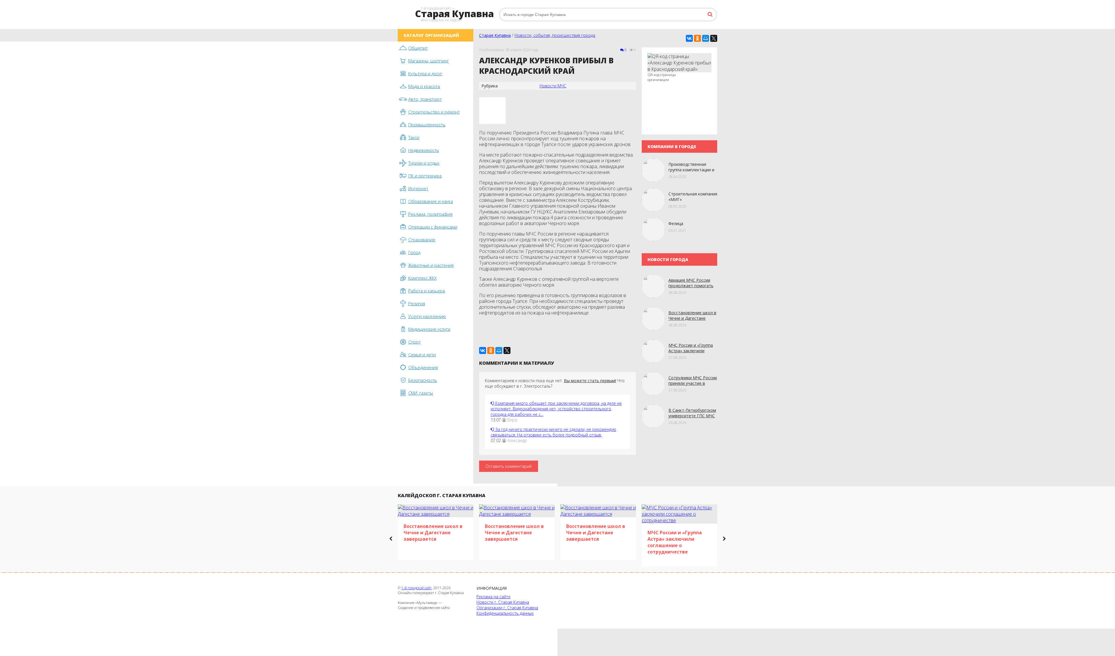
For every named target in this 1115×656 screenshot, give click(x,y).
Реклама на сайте (493, 596)
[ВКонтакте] (689, 38)
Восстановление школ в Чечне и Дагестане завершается (692, 318)
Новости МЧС (552, 86)
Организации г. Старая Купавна (507, 607)
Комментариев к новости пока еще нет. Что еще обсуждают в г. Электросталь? (555, 383)
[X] (713, 38)
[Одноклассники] (697, 38)
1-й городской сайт (416, 587)
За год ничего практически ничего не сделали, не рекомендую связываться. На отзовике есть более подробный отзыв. (553, 432)
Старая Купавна (495, 35)
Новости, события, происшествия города (555, 35)
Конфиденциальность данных (505, 613)
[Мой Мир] (705, 38)
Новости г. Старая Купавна (502, 602)
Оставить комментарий (508, 466)
